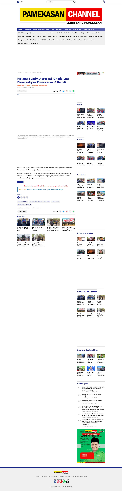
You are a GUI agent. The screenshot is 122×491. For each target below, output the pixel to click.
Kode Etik (21, 36)
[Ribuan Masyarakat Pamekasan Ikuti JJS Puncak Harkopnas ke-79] (101, 193)
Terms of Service (23, 43)
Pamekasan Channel (65, 36)
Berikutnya (20, 181)
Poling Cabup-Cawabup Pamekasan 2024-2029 (32, 40)
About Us (43, 33)
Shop (93, 40)
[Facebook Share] (60, 91)
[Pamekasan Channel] (61, 16)
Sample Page (78, 40)
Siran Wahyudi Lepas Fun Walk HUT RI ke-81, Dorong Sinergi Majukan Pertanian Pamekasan (91, 115)
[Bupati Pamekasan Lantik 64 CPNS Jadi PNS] (23, 222)
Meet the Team (30, 36)
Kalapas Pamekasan (36, 202)
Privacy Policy (61, 40)
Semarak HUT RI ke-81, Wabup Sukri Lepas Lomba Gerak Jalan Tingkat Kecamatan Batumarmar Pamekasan (101, 128)
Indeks (88, 33)
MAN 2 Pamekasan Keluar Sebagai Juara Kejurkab (80, 257)
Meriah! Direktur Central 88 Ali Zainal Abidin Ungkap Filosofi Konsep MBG (90, 244)
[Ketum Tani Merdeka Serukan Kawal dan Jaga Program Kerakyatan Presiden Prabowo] (23, 237)
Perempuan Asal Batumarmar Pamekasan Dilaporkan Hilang (81, 115)
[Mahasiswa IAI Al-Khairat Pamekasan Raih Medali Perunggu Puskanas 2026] (91, 368)
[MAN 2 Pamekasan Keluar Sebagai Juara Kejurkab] (81, 251)
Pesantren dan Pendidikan (73, 29)
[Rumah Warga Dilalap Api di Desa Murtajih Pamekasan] (81, 145)
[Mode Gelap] (103, 1)
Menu (39, 36)
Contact (59, 33)
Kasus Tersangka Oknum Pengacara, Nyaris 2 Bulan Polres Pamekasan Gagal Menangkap (101, 257)
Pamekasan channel (24, 205)
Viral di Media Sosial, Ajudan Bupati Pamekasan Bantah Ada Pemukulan (53, 229)
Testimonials (34, 43)
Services (86, 40)
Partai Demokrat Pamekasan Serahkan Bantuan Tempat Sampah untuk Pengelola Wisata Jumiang (37, 229)
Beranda (20, 29)
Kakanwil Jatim (22, 202)
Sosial (52, 29)
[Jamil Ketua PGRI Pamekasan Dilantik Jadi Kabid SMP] (101, 356)
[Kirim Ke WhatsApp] (73, 91)
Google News (42, 186)
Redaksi (69, 40)
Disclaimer (76, 33)
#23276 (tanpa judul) (24, 33)
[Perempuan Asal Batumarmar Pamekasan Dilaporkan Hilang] (81, 110)
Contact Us (67, 33)
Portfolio (52, 40)
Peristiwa (28, 29)
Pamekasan (55, 202)
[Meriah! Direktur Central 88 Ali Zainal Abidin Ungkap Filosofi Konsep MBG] (91, 239)
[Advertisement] (61, 58)
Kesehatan (59, 29)
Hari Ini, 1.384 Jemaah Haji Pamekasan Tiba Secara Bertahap (100, 374)
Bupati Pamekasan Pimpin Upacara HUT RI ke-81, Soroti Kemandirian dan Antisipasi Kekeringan (68, 229)
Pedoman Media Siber (80, 36)
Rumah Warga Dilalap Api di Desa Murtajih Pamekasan (80, 151)
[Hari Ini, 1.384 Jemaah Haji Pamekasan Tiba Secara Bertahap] (101, 368)
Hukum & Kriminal (88, 29)
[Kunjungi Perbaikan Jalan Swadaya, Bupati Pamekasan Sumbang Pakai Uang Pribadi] (38, 237)
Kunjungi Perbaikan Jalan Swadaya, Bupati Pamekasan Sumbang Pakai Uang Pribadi (38, 244)
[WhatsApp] (64, 481)
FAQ (82, 33)
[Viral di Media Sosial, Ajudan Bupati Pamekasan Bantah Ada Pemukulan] (53, 222)
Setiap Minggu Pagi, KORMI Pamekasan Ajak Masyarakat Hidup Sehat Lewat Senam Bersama (81, 198)
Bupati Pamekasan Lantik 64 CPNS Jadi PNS (23, 229)
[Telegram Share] (70, 91)
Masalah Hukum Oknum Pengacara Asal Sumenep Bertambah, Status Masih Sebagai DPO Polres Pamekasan (80, 244)
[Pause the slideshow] (99, 446)
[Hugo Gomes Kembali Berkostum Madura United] (91, 193)
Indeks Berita (96, 33)
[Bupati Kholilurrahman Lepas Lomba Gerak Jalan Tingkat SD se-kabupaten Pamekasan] (101, 180)
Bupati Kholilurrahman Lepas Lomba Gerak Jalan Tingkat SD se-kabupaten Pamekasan (100, 186)
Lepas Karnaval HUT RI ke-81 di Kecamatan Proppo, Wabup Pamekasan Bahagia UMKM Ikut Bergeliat (101, 115)
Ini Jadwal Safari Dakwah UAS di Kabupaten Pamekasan (80, 374)
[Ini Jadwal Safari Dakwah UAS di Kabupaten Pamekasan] (81, 368)
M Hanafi (47, 202)
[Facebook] (55, 481)
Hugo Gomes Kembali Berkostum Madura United (90, 198)
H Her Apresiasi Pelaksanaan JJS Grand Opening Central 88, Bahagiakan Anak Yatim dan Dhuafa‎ (100, 244)
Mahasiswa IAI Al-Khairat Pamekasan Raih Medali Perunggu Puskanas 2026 (90, 374)
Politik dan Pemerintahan (41, 29)
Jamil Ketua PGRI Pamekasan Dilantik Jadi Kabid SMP (100, 361)
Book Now (51, 33)
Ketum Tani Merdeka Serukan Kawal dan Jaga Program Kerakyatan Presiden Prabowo (23, 244)
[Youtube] (61, 481)
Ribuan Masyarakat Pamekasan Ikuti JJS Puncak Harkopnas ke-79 (100, 198)
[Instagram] (58, 481)
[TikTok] (67, 482)
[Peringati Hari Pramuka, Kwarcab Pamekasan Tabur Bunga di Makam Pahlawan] (91, 356)
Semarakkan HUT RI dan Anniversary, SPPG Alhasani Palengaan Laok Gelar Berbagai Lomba (91, 128)
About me (36, 33)
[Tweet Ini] (63, 91)
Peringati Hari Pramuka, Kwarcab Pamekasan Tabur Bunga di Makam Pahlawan (90, 361)
